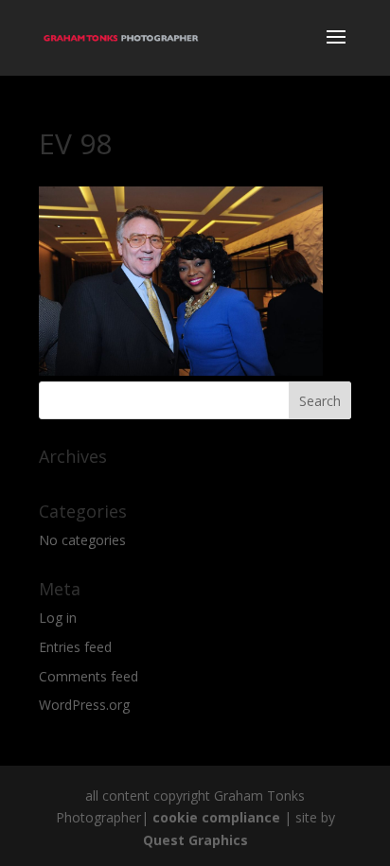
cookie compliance (216, 817)
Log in (58, 618)
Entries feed (75, 647)
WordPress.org (84, 705)
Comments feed (88, 676)
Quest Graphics (195, 840)
